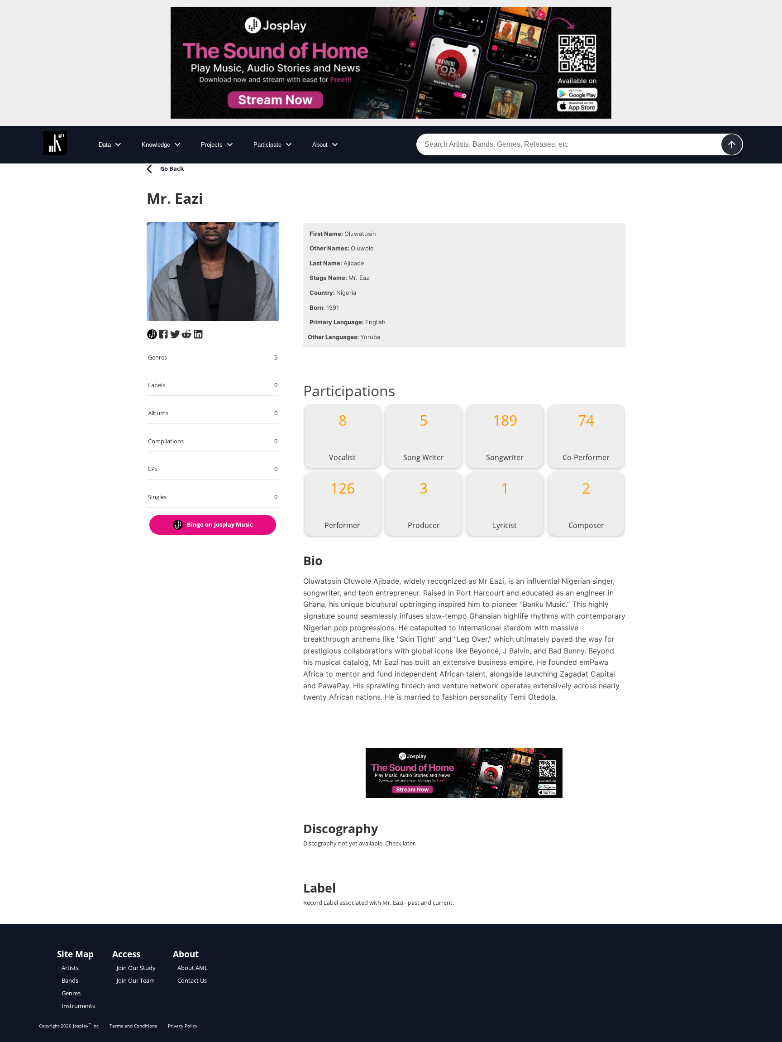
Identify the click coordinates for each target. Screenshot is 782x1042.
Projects (212, 144)
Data (105, 144)
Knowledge (156, 144)
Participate (267, 144)
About (320, 144)
